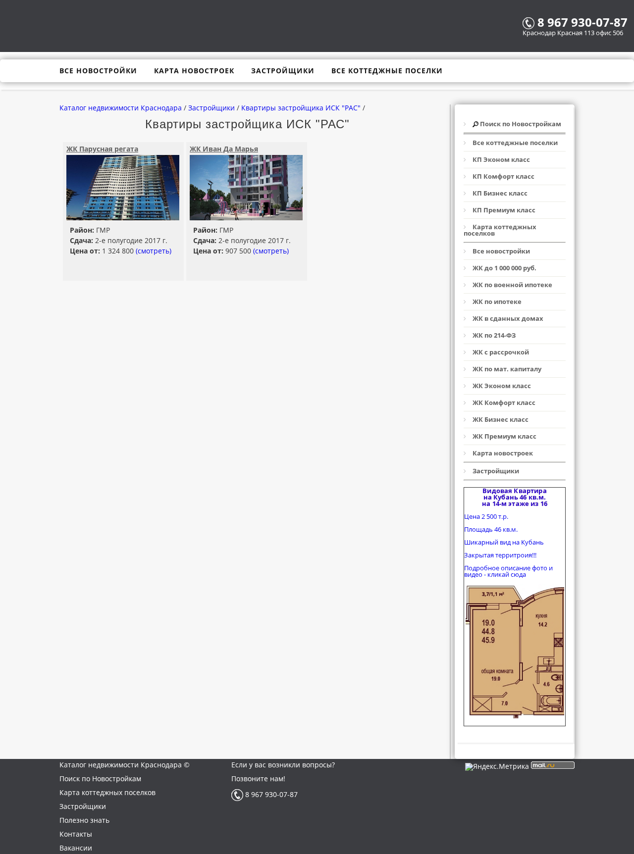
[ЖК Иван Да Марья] (246, 217)
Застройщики (82, 806)
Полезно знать (84, 820)
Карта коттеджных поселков (107, 792)
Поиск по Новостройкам (100, 778)
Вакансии (75, 848)
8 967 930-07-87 (270, 794)
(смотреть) (153, 250)
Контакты (75, 834)
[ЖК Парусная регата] (122, 217)
